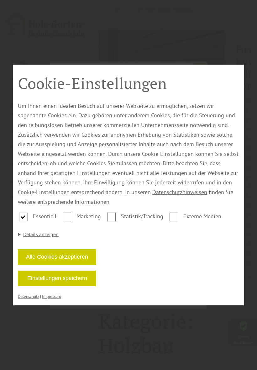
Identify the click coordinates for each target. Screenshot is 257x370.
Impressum (51, 296)
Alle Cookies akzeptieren (57, 257)
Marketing (88, 216)
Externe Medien (202, 216)
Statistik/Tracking (142, 216)
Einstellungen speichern (57, 278)
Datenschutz (28, 296)
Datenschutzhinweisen (179, 192)
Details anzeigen (41, 234)
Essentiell (44, 216)
